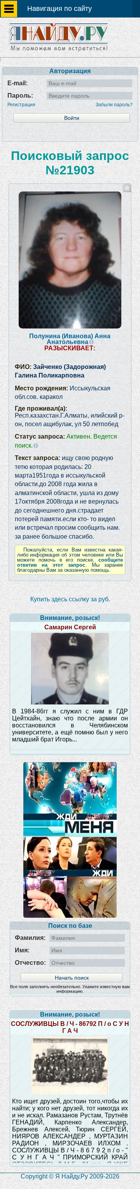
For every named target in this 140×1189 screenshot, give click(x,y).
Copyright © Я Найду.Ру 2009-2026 (70, 1176)
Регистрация (21, 104)
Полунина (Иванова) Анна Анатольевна (69, 339)
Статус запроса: (66, 440)
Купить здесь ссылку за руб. (70, 599)
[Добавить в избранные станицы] (127, 188)
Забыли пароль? (114, 104)
